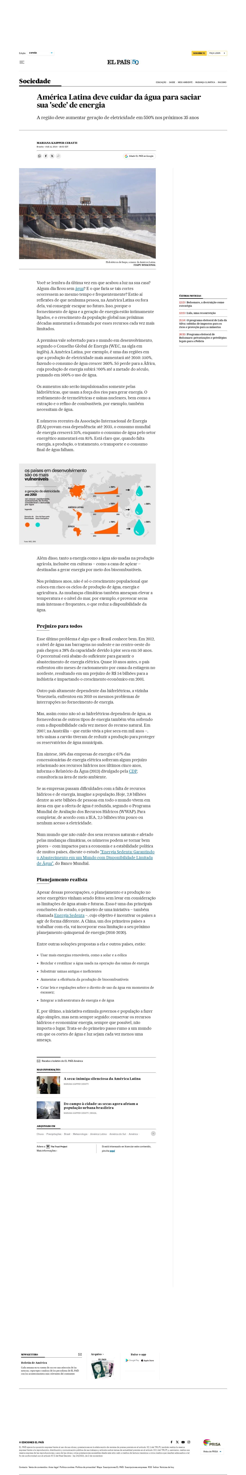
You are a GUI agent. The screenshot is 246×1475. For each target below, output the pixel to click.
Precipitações (53, 1134)
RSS (150, 1467)
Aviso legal (53, 1467)
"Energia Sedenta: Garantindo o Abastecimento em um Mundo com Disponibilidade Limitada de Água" (96, 857)
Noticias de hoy (167, 1467)
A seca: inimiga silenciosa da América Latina (102, 1079)
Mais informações (46, 1150)
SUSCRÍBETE (199, 53)
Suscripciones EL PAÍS (113, 1467)
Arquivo (96, 1354)
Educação (161, 82)
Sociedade (35, 81)
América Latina (98, 1134)
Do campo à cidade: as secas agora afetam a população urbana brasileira (101, 1106)
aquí (112, 1150)
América (133, 1134)
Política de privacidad (85, 1467)
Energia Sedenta (69, 915)
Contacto (23, 1467)
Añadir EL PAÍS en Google (141, 156)
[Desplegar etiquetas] (153, 1133)
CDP (133, 771)
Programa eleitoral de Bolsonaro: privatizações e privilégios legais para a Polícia (203, 338)
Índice (156, 1467)
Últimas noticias (190, 295)
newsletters (29, 1354)
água (79, 288)
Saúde (172, 82)
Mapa (99, 1467)
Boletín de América (34, 1363)
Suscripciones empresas (136, 1467)
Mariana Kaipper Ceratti (57, 143)
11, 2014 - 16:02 (56, 147)
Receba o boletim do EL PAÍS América (62, 1060)
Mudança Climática (205, 82)
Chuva (40, 1134)
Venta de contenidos (38, 1467)
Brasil (67, 1134)
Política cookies (67, 1467)
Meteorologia (80, 1134)
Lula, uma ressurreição (201, 313)
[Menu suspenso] (22, 62)
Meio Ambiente (185, 82)
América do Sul (117, 1134)
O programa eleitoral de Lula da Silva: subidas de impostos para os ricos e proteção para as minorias (203, 324)
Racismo (222, 82)
